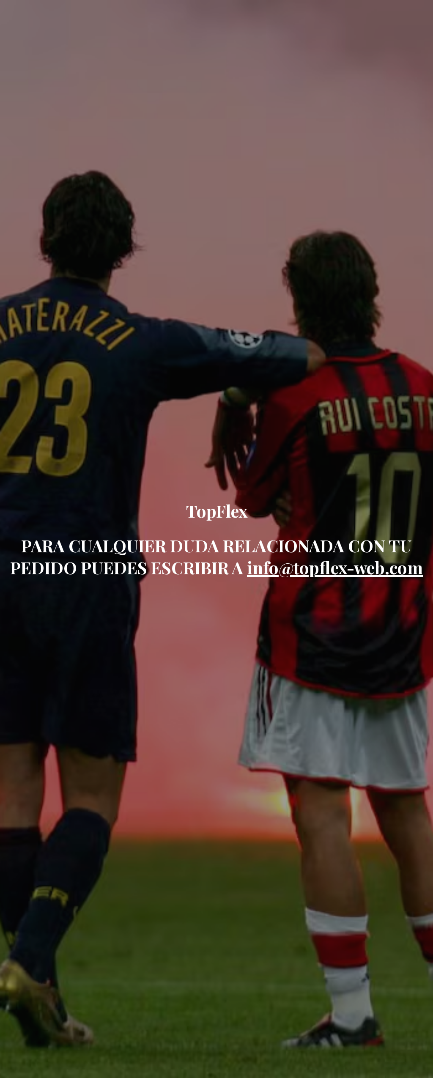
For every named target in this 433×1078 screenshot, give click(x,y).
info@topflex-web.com (335, 567)
